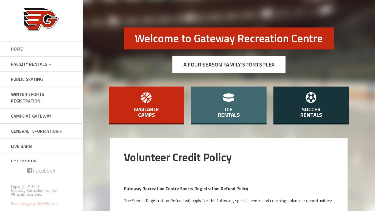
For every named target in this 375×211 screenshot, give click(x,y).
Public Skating (27, 79)
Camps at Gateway (31, 116)
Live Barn (21, 146)
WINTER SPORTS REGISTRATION (27, 97)
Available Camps (146, 112)
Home (17, 49)
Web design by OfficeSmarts (34, 203)
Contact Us (23, 161)
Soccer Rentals (311, 112)
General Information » (36, 131)
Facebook (43, 170)
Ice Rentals (229, 112)
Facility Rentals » (31, 64)
